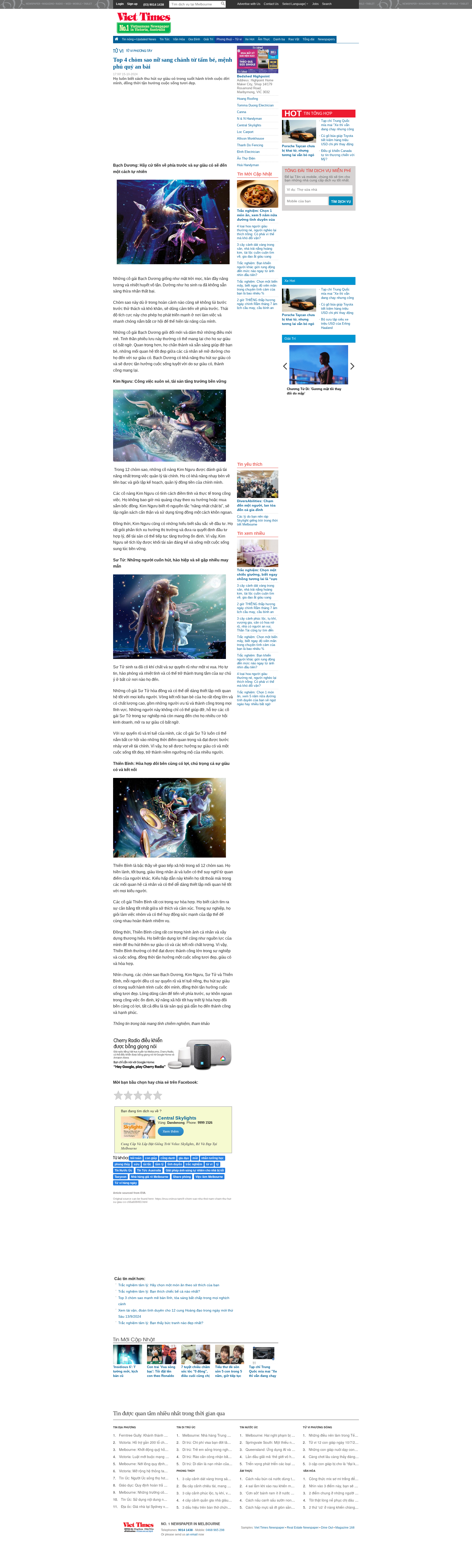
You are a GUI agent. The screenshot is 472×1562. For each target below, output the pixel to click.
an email (192, 1534)
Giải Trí (208, 39)
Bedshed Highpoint (253, 76)
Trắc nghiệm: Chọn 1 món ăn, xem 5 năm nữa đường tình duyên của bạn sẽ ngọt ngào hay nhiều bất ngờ (257, 215)
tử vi (209, 1164)
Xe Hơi (249, 39)
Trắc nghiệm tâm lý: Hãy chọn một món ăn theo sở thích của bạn (168, 1285)
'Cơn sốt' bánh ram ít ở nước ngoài (272, 1492)
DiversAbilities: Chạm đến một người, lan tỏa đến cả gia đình (256, 505)
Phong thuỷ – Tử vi (229, 39)
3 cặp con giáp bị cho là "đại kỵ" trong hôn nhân (346, 1463)
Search (327, 4)
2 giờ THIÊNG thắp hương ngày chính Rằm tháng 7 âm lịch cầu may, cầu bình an (257, 304)
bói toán (135, 1158)
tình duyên (174, 1164)
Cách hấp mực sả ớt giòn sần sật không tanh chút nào (288, 1507)
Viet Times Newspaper (269, 1527)
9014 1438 (185, 1530)
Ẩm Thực (264, 39)
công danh (168, 1158)
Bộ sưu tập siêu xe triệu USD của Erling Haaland (335, 324)
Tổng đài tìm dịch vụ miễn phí (318, 170)
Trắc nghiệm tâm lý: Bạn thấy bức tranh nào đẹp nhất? (160, 1323)
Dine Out (327, 1527)
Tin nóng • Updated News (139, 39)
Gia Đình (194, 39)
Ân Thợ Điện (246, 158)
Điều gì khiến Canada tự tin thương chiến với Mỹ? (337, 155)
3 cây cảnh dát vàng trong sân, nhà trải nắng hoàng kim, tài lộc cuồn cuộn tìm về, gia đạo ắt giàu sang (255, 250)
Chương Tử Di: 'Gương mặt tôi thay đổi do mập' (314, 391)
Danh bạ (279, 39)
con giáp (151, 1158)
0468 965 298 (215, 1530)
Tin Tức (165, 39)
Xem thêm (171, 1131)
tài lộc (147, 1164)
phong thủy (122, 1164)
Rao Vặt (293, 39)
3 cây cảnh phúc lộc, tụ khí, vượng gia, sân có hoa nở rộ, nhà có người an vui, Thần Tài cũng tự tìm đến (257, 624)
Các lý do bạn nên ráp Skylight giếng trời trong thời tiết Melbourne (257, 520)
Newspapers (326, 39)
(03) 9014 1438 (153, 4)
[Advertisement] (319, 537)
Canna (241, 112)
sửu (136, 1164)
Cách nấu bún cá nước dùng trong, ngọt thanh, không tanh (291, 1478)
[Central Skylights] (138, 1127)
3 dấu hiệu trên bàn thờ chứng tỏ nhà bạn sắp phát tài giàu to (230, 1507)
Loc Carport (245, 132)
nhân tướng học (212, 1158)
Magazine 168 (344, 1527)
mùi (195, 1158)
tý (217, 1164)
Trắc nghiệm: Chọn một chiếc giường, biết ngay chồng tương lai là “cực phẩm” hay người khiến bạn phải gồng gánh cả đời (257, 574)
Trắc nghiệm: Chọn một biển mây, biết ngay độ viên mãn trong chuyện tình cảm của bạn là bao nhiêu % (257, 287)
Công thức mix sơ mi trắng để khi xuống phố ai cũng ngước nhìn (359, 1478)
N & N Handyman (249, 118)
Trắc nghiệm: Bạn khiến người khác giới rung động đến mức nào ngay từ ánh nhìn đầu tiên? (256, 269)
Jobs (315, 4)
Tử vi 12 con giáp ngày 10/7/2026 (335, 1442)
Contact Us (271, 4)
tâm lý (159, 1164)
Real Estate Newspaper (303, 1527)
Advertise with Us (248, 4)
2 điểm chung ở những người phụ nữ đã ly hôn (345, 1492)
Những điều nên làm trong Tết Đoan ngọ (340, 1435)
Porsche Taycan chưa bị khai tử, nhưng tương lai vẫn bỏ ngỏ (298, 150)
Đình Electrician (248, 152)
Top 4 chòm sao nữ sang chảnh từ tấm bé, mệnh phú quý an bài (172, 63)
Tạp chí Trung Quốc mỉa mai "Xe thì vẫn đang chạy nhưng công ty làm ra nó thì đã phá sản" (337, 125)
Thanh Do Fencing (250, 145)
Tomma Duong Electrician (255, 105)
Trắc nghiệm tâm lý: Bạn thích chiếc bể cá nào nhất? (159, 1291)
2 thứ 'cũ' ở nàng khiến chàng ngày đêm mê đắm (347, 1507)
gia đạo (184, 1158)
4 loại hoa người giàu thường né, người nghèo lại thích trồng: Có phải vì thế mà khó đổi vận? (256, 232)
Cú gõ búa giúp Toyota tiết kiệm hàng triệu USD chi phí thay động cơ (337, 140)
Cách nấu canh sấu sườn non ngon (273, 1500)
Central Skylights (249, 125)
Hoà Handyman (248, 165)
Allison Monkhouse (250, 138)
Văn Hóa (179, 39)
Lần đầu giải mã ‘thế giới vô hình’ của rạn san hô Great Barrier (294, 1456)
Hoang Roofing (247, 99)
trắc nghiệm (194, 1164)
